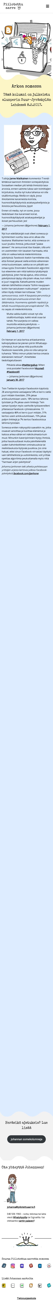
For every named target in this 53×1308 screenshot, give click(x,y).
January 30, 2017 (15, 379)
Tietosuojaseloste (26, 1298)
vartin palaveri (26, 1220)
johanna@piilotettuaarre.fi (21, 1207)
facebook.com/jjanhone (25, 473)
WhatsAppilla (20, 1217)
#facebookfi (13, 371)
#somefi (39, 368)
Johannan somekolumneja (26, 1139)
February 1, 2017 (15, 331)
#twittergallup (29, 365)
